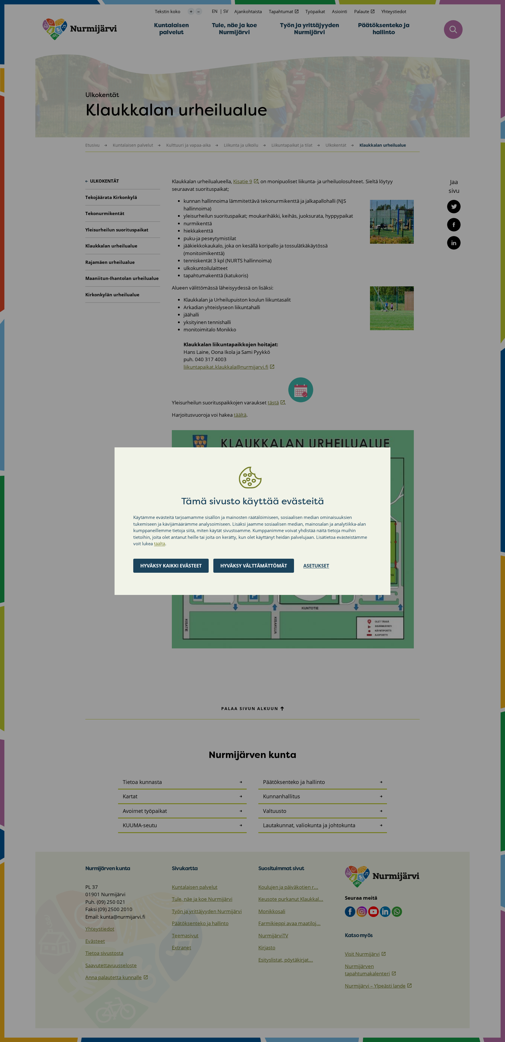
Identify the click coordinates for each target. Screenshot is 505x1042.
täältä (159, 543)
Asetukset (316, 565)
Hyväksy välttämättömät (253, 565)
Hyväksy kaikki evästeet (171, 565)
